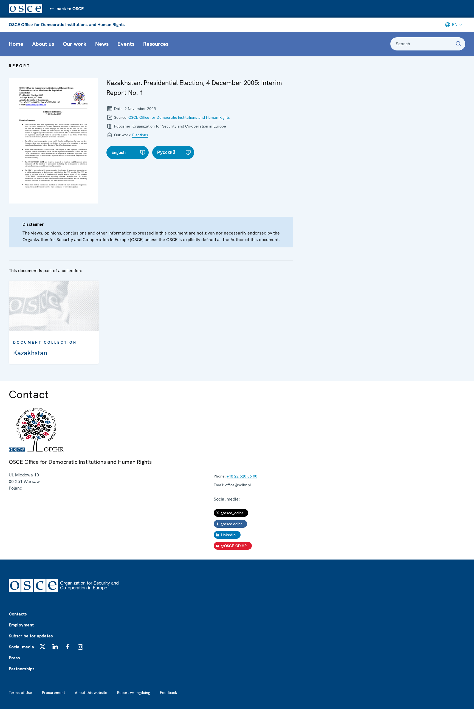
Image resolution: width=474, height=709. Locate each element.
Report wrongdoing (133, 692)
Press (14, 658)
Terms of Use (20, 692)
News (102, 43)
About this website (91, 692)
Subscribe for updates (31, 636)
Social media (21, 647)
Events (125, 43)
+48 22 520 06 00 (242, 476)
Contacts (18, 614)
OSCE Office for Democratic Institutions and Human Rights (67, 24)
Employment (21, 625)
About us (43, 43)
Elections (140, 134)
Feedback (168, 692)
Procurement (53, 692)
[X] (42, 646)
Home (16, 43)
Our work (74, 43)
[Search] (458, 43)
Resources (155, 43)
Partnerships (22, 669)
